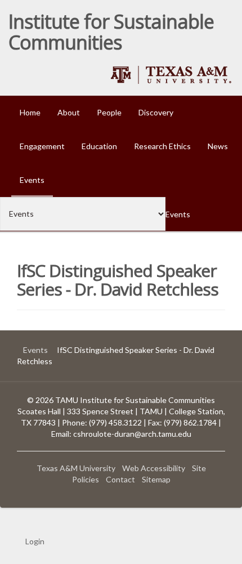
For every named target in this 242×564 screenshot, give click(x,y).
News (218, 146)
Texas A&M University (76, 468)
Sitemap (156, 479)
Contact (120, 479)
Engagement (42, 146)
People (109, 112)
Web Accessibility (153, 468)
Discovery (155, 112)
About (68, 112)
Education (99, 146)
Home (30, 112)
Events (32, 180)
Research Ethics (162, 146)
